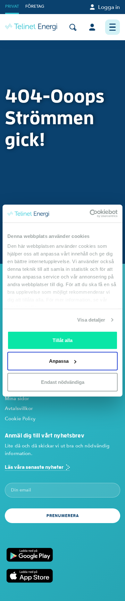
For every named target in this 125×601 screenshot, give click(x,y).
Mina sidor (17, 398)
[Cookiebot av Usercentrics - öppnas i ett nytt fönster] (90, 213)
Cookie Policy (20, 418)
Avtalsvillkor (19, 408)
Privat (12, 6)
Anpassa (59, 361)
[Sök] (73, 27)
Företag (34, 6)
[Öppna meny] (112, 27)
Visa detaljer (91, 320)
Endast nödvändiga (62, 381)
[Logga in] (92, 27)
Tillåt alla (62, 340)
